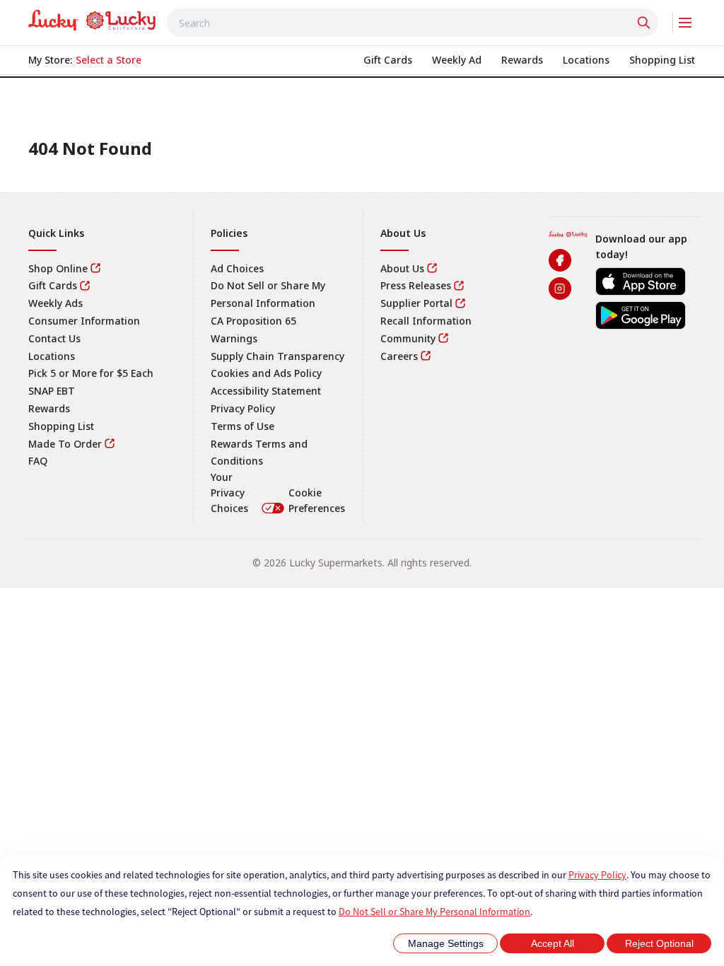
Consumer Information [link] (84, 320)
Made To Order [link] (65, 443)
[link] (92, 20)
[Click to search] (645, 23)
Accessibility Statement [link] (266, 390)
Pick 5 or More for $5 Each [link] (90, 373)
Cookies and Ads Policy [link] (266, 373)
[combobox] (412, 22)
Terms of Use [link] (242, 426)
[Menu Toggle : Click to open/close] (684, 23)
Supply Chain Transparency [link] (277, 356)
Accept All (552, 943)
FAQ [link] (37, 460)
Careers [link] (399, 356)
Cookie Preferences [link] (316, 500)
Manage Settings (446, 943)
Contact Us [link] (54, 338)
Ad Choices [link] (237, 268)
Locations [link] (51, 356)
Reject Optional (659, 943)
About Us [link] (402, 268)
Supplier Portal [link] (416, 303)
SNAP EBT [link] (51, 390)
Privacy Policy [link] (243, 408)
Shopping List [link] (61, 426)
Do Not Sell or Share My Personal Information (434, 911)
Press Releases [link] (415, 285)
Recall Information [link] (426, 320)
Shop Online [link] (58, 268)
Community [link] (408, 338)
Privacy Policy (597, 874)
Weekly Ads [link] (55, 303)
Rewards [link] (49, 408)
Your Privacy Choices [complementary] (278, 492)
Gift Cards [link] (52, 285)
